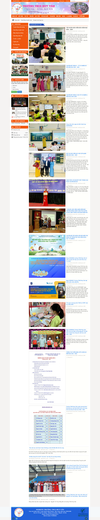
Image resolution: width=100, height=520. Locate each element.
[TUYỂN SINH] (19, 64)
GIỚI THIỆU (20, 16)
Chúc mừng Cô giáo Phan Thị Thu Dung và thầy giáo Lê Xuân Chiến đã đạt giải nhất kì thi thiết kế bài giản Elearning (77, 467)
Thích (14, 87)
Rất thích (15, 85)
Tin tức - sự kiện (17, 38)
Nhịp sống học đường (18, 32)
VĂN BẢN (32, 16)
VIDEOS (63, 16)
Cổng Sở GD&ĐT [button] (25, 0)
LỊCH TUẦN (37, 16)
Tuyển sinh (15, 41)
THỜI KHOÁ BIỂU (44, 16)
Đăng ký (67, 1)
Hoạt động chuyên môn (18, 30)
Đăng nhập (62, 1)
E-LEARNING (69, 16)
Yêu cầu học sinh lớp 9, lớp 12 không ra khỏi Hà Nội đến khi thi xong (46, 447)
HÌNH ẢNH (58, 16)
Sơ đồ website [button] (33, 0)
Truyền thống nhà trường (19, 27)
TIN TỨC (26, 16)
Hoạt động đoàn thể (17, 35)
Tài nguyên (15, 47)
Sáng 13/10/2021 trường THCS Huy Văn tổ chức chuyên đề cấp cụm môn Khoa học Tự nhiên (76, 259)
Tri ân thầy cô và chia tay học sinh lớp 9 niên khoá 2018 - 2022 (21, 114)
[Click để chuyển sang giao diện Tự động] (13, 518)
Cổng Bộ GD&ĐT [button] (16, 0)
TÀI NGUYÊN (52, 16)
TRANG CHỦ (14, 16)
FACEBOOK (75, 16)
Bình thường (16, 89)
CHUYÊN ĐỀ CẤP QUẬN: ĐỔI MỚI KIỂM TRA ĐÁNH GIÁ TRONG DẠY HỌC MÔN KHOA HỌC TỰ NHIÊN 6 (77, 237)
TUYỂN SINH (82, 16)
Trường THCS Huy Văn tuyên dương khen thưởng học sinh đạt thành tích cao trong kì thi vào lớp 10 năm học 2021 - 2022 (76, 408)
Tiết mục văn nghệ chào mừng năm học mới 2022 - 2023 (20, 109)
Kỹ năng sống (16, 44)
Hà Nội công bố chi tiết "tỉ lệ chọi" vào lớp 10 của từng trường (45, 456)
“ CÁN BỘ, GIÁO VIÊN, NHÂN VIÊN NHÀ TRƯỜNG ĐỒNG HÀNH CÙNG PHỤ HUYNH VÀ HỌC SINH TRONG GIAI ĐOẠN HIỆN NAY (77, 211)
